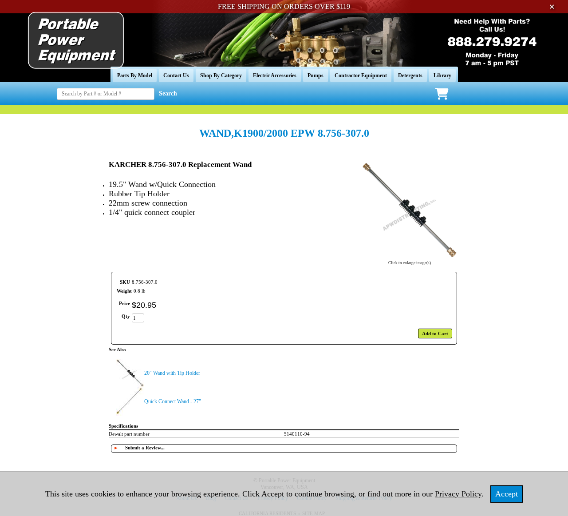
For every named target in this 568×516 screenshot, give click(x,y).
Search (168, 93)
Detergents (410, 75)
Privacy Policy (458, 493)
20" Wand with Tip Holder (172, 373)
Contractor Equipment (361, 75)
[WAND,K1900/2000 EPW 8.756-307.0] (409, 257)
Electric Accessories (274, 75)
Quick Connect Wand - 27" (172, 401)
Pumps (315, 75)
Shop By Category (221, 75)
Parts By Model (134, 75)
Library (442, 75)
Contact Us (176, 75)
